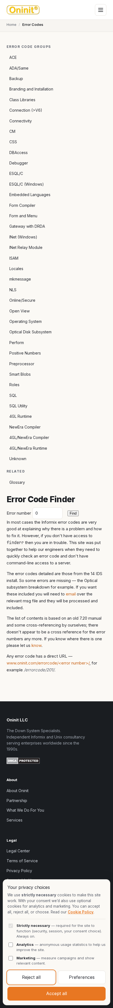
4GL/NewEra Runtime (28, 448)
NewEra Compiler (25, 427)
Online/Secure (22, 300)
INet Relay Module (26, 247)
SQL (13, 395)
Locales (16, 268)
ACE (13, 57)
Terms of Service (22, 860)
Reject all (31, 977)
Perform (16, 342)
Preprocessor (21, 363)
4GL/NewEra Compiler (29, 437)
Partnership (17, 800)
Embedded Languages (29, 194)
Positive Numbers (25, 353)
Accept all (56, 993)
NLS (12, 289)
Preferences (82, 977)
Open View (19, 311)
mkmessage (20, 279)
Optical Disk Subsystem (30, 331)
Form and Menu (23, 215)
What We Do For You (25, 810)
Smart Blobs (20, 374)
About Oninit (18, 790)
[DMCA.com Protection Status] (23, 761)
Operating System (25, 321)
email (71, 594)
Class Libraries (22, 99)
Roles (14, 384)
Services (14, 820)
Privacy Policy (19, 870)
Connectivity (20, 121)
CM (12, 131)
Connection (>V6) (25, 110)
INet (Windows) (23, 237)
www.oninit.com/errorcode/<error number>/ (48, 663)
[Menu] (100, 10)
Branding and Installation (31, 89)
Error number (19, 513)
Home (11, 24)
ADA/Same (19, 68)
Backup (16, 78)
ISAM (13, 258)
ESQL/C (16, 173)
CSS (13, 141)
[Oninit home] (23, 10)
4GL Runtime (20, 416)
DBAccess (18, 152)
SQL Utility (18, 405)
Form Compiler (22, 205)
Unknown (17, 458)
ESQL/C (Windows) (26, 184)
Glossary (17, 482)
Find (73, 513)
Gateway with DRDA (27, 226)
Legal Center (18, 850)
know (36, 645)
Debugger (18, 163)
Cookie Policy (81, 912)
